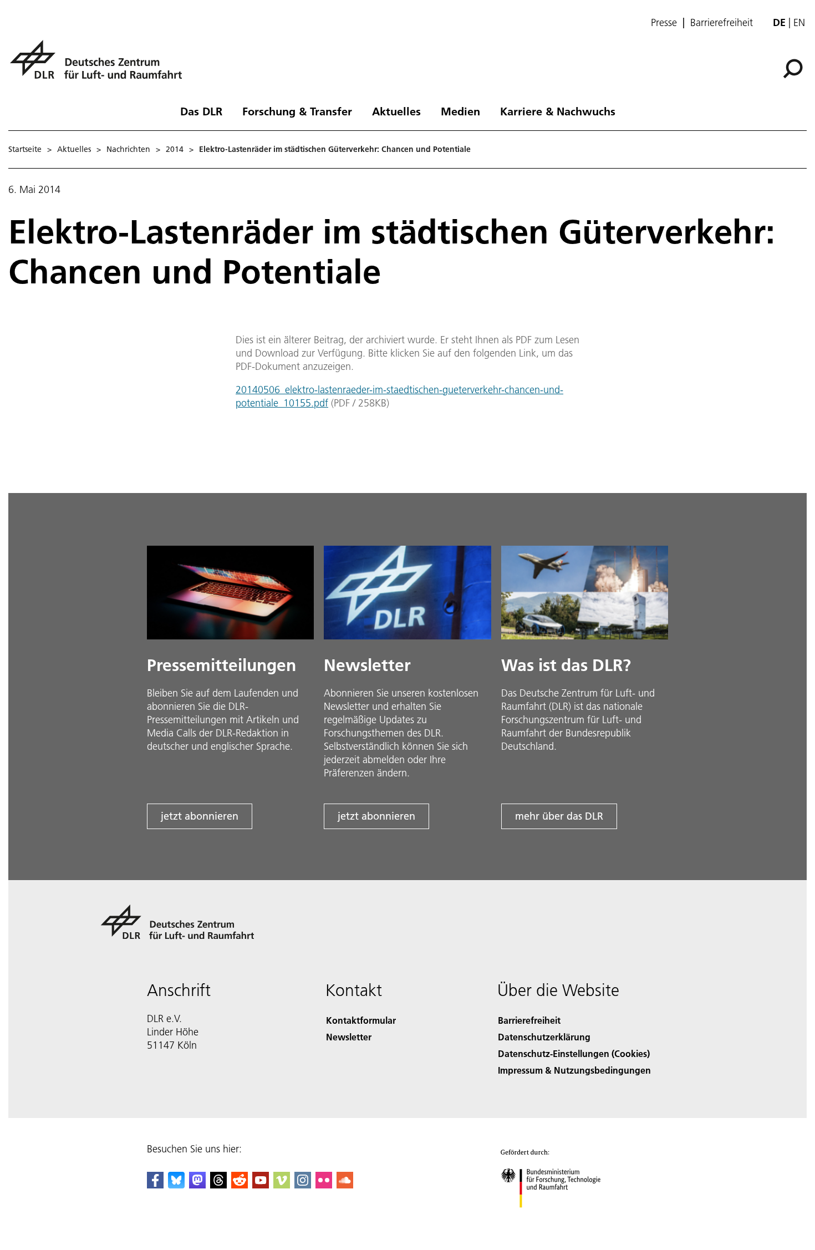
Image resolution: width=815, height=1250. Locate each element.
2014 (175, 149)
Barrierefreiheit (721, 23)
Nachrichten (128, 149)
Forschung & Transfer (297, 111)
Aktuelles (396, 111)
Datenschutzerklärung (544, 1037)
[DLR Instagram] (302, 1184)
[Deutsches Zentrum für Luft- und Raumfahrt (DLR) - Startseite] (100, 66)
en (799, 22)
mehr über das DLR (559, 816)
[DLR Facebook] (155, 1184)
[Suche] (794, 68)
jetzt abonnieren (199, 816)
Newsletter (348, 1037)
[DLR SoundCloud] (345, 1184)
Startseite (25, 149)
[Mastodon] (197, 1184)
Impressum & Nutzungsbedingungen (574, 1070)
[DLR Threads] (218, 1184)
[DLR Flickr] (323, 1184)
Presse (664, 23)
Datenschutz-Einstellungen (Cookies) (574, 1053)
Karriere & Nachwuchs (557, 111)
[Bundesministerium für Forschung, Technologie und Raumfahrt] (561, 1218)
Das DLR (201, 111)
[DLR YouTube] (260, 1184)
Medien (460, 111)
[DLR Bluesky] (176, 1184)
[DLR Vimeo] (281, 1184)
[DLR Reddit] (239, 1184)
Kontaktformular (361, 1020)
